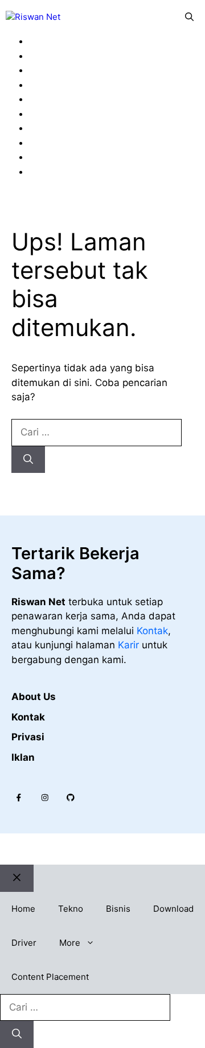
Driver (23, 942)
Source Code (67, 142)
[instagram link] (18, 797)
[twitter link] (45, 797)
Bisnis (118, 908)
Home (23, 908)
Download (173, 908)
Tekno (70, 908)
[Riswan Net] (33, 17)
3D (44, 41)
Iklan (23, 757)
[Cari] (28, 459)
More (69, 942)
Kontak (152, 630)
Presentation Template (89, 113)
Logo (49, 70)
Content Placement (50, 976)
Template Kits (69, 156)
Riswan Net (100, 849)
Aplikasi (55, 55)
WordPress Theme (80, 171)
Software (58, 127)
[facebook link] (70, 797)
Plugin (52, 98)
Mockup (56, 84)
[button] (189, 17)
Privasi (27, 737)
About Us (33, 696)
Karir (130, 645)
